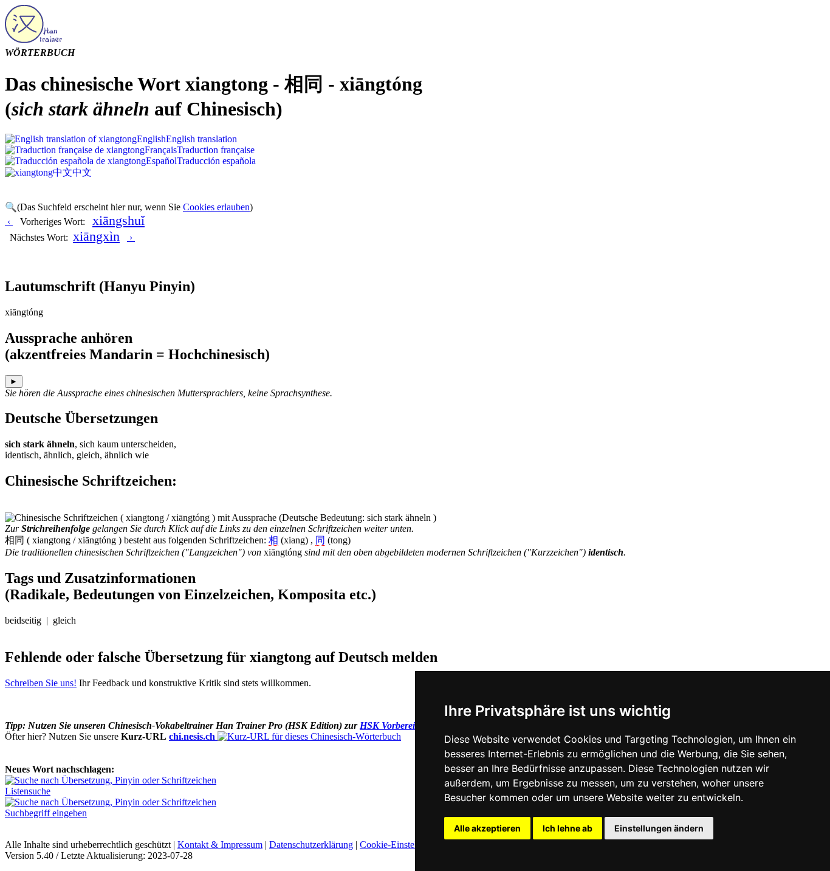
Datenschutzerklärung (311, 844)
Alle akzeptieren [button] (487, 828)
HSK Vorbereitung (396, 725)
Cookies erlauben (216, 207)
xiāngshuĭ (118, 220)
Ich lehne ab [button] (567, 828)
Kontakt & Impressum (219, 844)
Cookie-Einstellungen (401, 844)
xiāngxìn (96, 236)
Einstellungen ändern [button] (659, 828)
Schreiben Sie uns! (41, 683)
